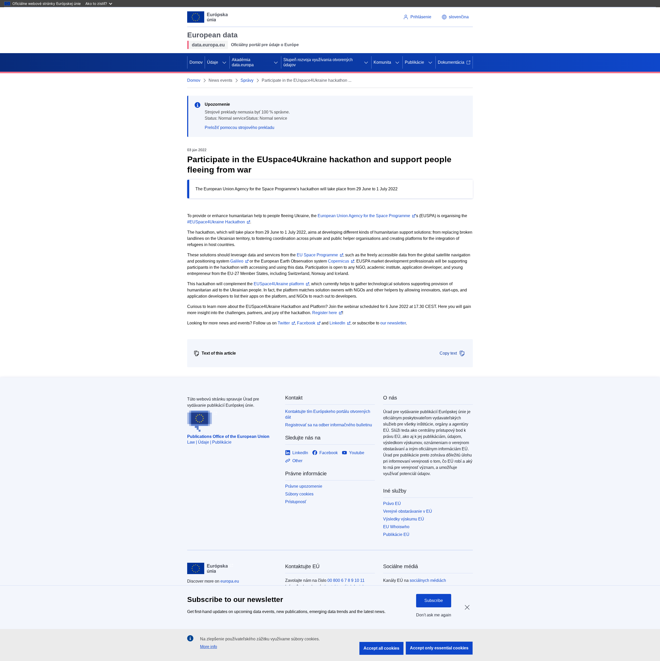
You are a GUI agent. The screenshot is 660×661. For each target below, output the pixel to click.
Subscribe (433, 600)
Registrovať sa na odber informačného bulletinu (328, 425)
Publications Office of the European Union (228, 436)
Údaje (212, 62)
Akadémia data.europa (243, 62)
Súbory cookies (299, 494)
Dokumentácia (451, 62)
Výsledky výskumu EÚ (403, 519)
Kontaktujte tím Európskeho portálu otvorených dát (327, 414)
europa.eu (229, 581)
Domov (196, 62)
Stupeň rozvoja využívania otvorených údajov (318, 62)
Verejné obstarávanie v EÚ (407, 511)
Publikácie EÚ (396, 534)
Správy (247, 80)
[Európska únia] (207, 17)
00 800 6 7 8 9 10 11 (346, 580)
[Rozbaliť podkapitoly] (224, 62)
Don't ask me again (433, 615)
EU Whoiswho (396, 527)
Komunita (382, 62)
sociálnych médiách (428, 580)
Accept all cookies (381, 648)
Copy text (448, 353)
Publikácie (414, 62)
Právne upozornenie (303, 486)
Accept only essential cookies (439, 648)
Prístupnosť (295, 502)
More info (208, 646)
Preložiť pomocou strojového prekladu (239, 127)
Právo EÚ (392, 503)
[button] (455, 17)
